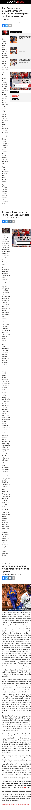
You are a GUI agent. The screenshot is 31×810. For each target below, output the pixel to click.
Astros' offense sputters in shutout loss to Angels (15, 213)
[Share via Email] (10, 221)
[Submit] (29, 2)
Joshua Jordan (22, 51)
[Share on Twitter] (6, 25)
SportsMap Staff (5, 22)
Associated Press (22, 40)
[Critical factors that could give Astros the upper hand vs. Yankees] (13, 39)
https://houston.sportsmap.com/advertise (15, 804)
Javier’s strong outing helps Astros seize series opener (15, 569)
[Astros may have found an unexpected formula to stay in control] (13, 50)
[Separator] (10, 25)
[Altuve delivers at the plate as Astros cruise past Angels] (13, 62)
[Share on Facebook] (3, 25)
